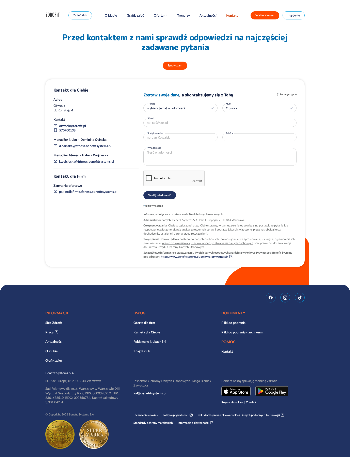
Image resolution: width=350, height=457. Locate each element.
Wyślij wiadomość (159, 195)
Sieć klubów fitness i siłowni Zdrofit (53, 15)
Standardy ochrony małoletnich (153, 422)
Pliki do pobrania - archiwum (241, 332)
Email (151, 118)
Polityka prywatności (175, 415)
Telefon (230, 133)
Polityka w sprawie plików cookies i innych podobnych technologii (239, 415)
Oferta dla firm (144, 323)
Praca (49, 332)
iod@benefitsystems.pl (149, 393)
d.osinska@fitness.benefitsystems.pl (85, 146)
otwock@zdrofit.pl (72, 126)
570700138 (67, 130)
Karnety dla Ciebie (146, 332)
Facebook (270, 297)
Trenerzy (183, 15)
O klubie (111, 15)
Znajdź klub (141, 351)
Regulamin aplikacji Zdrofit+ (238, 402)
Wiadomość (154, 147)
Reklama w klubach (147, 341)
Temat (151, 103)
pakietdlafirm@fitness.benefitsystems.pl (88, 191)
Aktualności (208, 15)
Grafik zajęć (135, 15)
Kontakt (232, 15)
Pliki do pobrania (233, 323)
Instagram (285, 297)
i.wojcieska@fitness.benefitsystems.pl (86, 161)
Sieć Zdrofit (53, 323)
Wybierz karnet (264, 15)
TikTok (300, 297)
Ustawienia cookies (145, 415)
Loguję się (293, 15)
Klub (228, 103)
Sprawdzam (175, 65)
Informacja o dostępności (193, 422)
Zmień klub (80, 15)
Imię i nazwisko (156, 133)
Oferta (158, 15)
